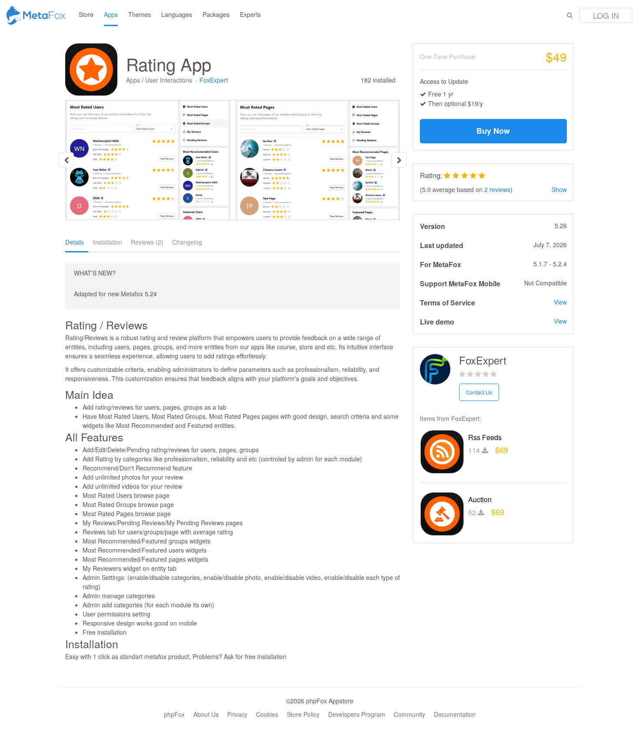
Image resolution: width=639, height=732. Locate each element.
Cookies (267, 714)
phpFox (174, 714)
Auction (480, 499)
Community (409, 714)
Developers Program (356, 714)
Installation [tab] (107, 242)
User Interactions (168, 80)
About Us (206, 714)
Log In (606, 15)
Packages (216, 14)
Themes (139, 14)
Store (86, 14)
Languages (176, 14)
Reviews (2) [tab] (147, 242)
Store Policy (303, 714)
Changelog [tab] (187, 242)
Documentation (455, 714)
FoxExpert (214, 80)
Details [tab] (74, 242)
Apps (111, 14)
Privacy (237, 714)
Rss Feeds (485, 437)
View (560, 302)
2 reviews (497, 189)
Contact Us (479, 392)
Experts (250, 14)
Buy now (493, 130)
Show (559, 189)
